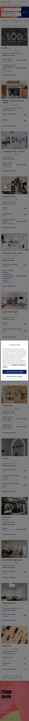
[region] (14, 360)
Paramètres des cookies (14, 376)
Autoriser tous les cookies (14, 371)
